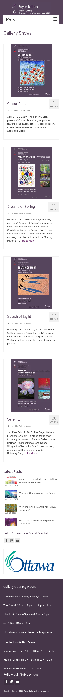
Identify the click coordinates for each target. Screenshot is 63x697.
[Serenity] (31, 385)
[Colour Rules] (31, 70)
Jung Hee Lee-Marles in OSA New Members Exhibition (38, 481)
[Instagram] (11, 540)
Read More (28, 240)
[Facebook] (6, 540)
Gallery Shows (25, 111)
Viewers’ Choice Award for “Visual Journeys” (37, 508)
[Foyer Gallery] (31, 9)
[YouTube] (17, 540)
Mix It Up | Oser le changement (36, 520)
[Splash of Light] (31, 283)
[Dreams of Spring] (31, 173)
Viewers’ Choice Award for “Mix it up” (37, 494)
